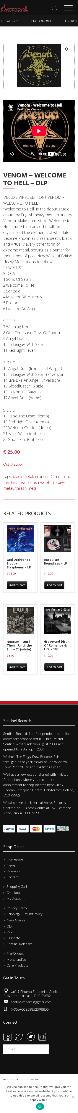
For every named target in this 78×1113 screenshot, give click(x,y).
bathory (11, 21)
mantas (9, 482)
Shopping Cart (16, 886)
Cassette (13, 938)
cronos (41, 476)
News (10, 865)
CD (9, 926)
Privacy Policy (16, 908)
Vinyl (9, 932)
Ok (40, 1106)
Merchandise (16, 959)
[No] (72, 1097)
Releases (13, 871)
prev (1, 21)
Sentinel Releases (19, 944)
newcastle (27, 482)
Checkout (13, 892)
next (76, 21)
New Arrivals (16, 920)
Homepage (14, 859)
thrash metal (26, 488)
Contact (12, 877)
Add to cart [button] (17, 585)
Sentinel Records (14, 8)
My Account (15, 898)
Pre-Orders (15, 953)
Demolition (59, 476)
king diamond (41, 21)
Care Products (17, 965)
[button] (67, 49)
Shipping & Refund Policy (24, 914)
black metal (23, 476)
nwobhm (46, 482)
